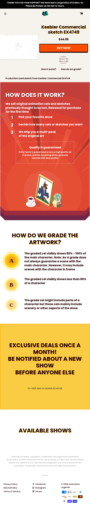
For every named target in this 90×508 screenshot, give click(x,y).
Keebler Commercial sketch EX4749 (63, 30)
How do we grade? (71, 69)
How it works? (48, 69)
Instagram (40, 487)
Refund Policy (10, 487)
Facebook (40, 484)
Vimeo (38, 491)
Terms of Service (12, 491)
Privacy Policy (10, 484)
